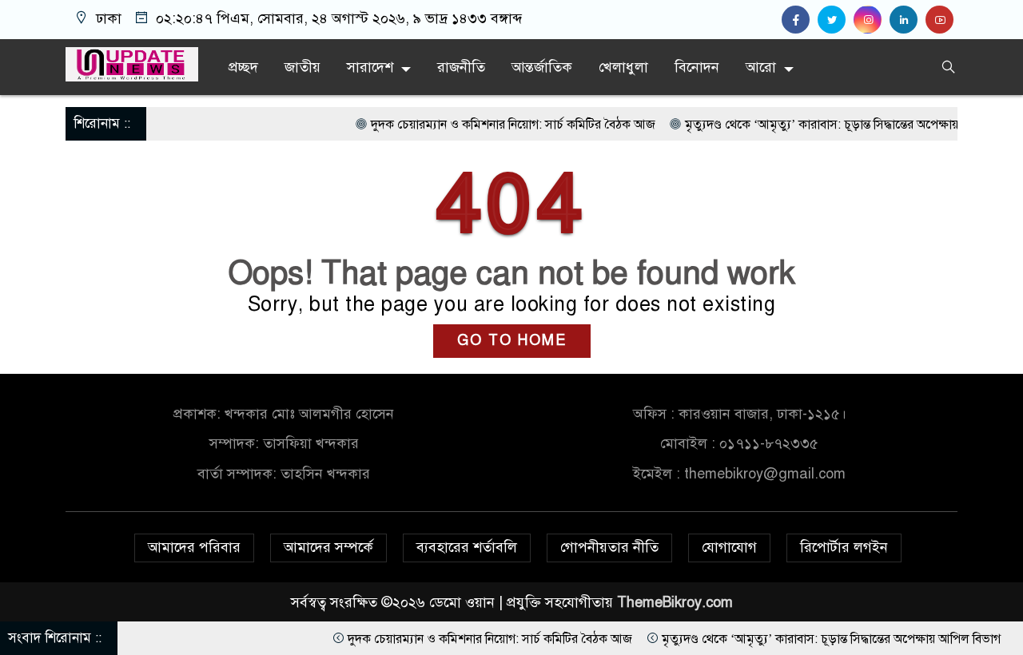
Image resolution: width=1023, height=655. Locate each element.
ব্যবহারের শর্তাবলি (466, 547)
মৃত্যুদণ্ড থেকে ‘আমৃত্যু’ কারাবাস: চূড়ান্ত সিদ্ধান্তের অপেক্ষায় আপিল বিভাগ (836, 125)
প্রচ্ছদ (243, 67)
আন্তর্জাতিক (542, 67)
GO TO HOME (512, 340)
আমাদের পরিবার (194, 547)
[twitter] (836, 20)
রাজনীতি (461, 67)
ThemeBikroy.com (675, 602)
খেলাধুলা (623, 67)
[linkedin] (907, 20)
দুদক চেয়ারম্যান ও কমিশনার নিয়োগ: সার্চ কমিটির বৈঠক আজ (495, 125)
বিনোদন (697, 67)
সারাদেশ (370, 67)
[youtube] (941, 20)
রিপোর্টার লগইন (844, 547)
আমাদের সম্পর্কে (328, 547)
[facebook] (800, 20)
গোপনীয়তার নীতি (609, 547)
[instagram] (872, 20)
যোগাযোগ (729, 547)
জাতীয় (302, 67)
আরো (761, 67)
